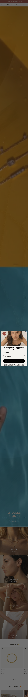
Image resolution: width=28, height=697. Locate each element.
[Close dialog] (26, 332)
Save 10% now (14, 361)
